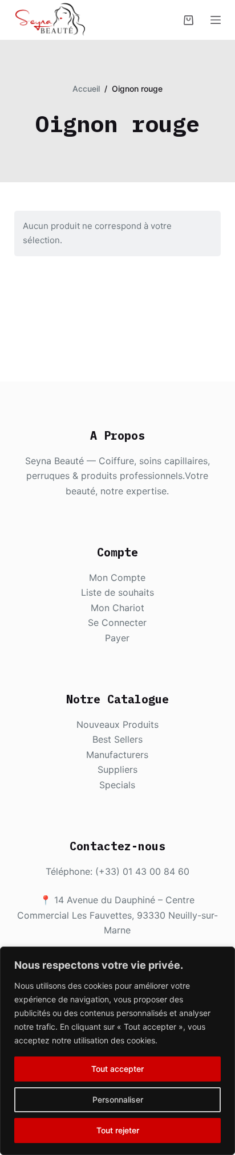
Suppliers (117, 769)
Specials (117, 785)
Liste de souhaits (117, 592)
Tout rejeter (117, 1130)
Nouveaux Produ (112, 724)
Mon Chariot (117, 607)
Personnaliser (117, 1099)
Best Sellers (117, 739)
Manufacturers (117, 754)
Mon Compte (117, 577)
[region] (117, 1051)
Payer (117, 638)
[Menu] (215, 20)
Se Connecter (117, 622)
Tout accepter (117, 1069)
